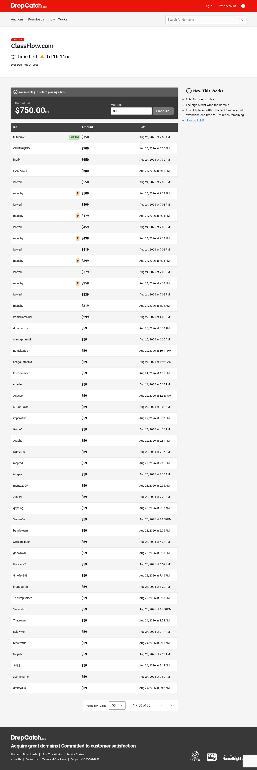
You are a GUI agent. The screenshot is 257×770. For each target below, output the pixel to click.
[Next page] (171, 705)
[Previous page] (161, 705)
